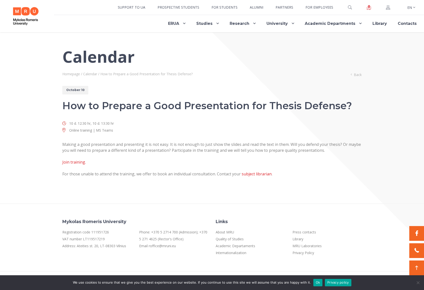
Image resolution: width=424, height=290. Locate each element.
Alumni (256, 7)
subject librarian (257, 174)
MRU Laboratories (307, 246)
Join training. (74, 162)
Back (358, 74)
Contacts (407, 23)
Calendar (90, 74)
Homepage (71, 74)
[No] (417, 282)
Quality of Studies (230, 239)
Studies (204, 23)
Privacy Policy (303, 252)
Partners (284, 7)
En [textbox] (409, 7)
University (277, 23)
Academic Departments (330, 23)
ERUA (173, 23)
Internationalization (231, 252)
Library (379, 23)
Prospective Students (178, 7)
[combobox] (411, 7)
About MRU (225, 232)
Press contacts (304, 232)
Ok (318, 282)
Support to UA (131, 7)
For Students (225, 7)
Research (239, 23)
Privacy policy (338, 282)
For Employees (319, 7)
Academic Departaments (235, 246)
